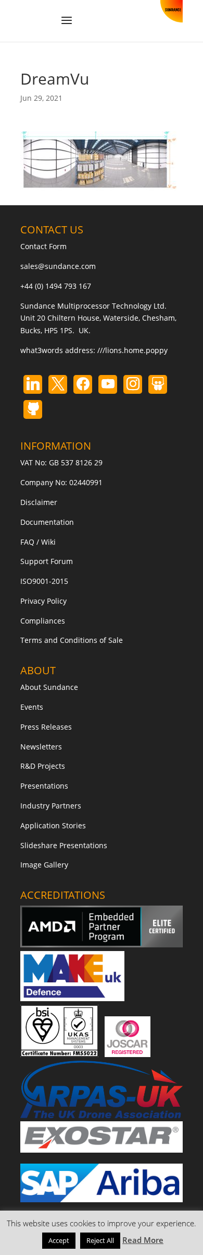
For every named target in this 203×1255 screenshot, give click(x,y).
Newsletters (41, 747)
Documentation (47, 522)
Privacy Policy (43, 601)
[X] (57, 384)
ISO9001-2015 (44, 581)
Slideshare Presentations (63, 845)
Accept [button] (58, 1240)
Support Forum (46, 561)
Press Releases (46, 727)
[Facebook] (82, 384)
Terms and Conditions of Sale (71, 640)
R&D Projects (42, 766)
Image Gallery (44, 865)
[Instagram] (107, 384)
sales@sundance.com (58, 266)
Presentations (44, 786)
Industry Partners (50, 806)
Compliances (42, 621)
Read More (142, 1240)
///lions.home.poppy (132, 350)
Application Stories (53, 825)
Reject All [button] (100, 1240)
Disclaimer (38, 502)
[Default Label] (32, 384)
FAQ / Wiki (38, 542)
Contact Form (43, 246)
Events (31, 707)
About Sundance (49, 687)
